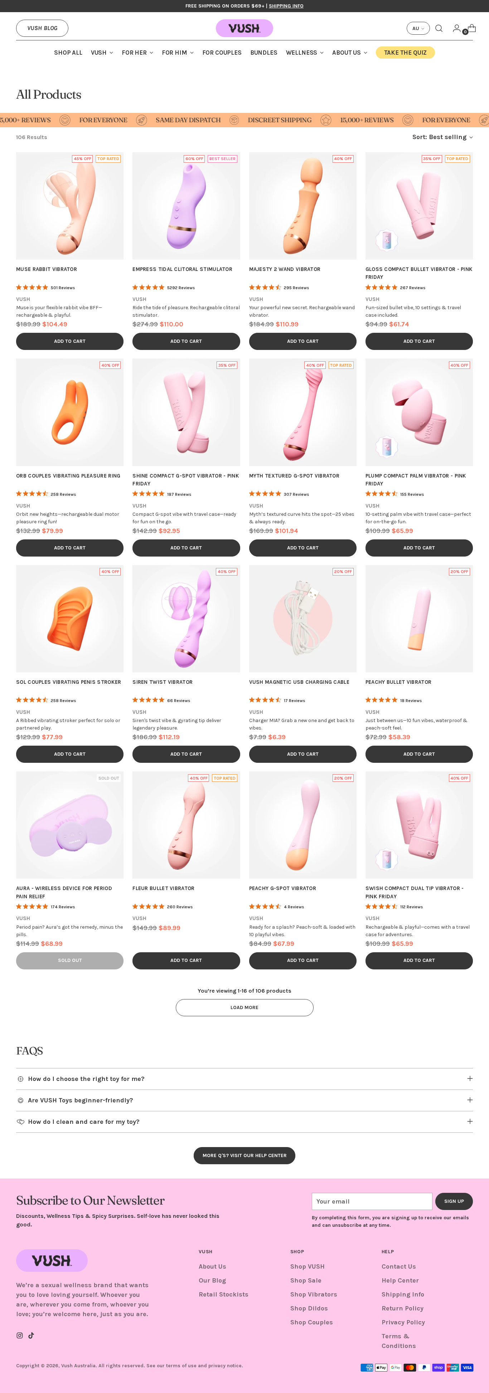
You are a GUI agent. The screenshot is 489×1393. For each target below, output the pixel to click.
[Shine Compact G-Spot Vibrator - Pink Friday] (186, 412)
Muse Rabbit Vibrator (46, 269)
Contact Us (399, 1266)
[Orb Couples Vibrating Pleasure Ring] (70, 412)
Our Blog (212, 1280)
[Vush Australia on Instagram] (20, 1337)
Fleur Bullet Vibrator (163, 888)
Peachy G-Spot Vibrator (282, 888)
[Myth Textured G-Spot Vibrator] (303, 412)
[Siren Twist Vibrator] (186, 618)
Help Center (400, 1280)
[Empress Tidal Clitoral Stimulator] (186, 206)
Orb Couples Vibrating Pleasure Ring (68, 476)
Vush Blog (42, 27)
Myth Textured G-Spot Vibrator (294, 476)
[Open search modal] (439, 28)
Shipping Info (403, 1294)
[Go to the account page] (454, 28)
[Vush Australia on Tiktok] (32, 1337)
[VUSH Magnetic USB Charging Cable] (303, 618)
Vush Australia (78, 1366)
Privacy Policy (403, 1322)
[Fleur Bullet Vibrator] (186, 825)
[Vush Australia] (244, 28)
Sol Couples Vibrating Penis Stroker (68, 682)
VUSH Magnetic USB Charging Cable (299, 682)
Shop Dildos (309, 1308)
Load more (244, 1007)
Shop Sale (305, 1280)
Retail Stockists (223, 1294)
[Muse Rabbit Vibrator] (70, 206)
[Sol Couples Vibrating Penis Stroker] (70, 618)
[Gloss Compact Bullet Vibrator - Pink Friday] (419, 206)
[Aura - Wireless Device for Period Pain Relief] (70, 825)
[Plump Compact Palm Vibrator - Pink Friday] (419, 412)
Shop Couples (311, 1322)
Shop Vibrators (313, 1294)
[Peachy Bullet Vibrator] (419, 618)
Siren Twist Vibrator (162, 682)
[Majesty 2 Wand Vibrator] (303, 206)
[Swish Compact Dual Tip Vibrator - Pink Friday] (419, 825)
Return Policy (402, 1308)
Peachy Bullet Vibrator (398, 682)
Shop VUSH (307, 1266)
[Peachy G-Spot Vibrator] (303, 825)
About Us (212, 1266)
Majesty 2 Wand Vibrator (285, 269)
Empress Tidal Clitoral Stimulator (182, 269)
